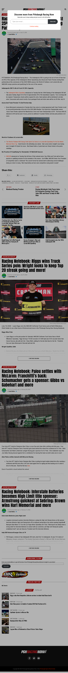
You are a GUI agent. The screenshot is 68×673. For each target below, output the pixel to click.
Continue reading (34, 26)
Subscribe (53, 21)
